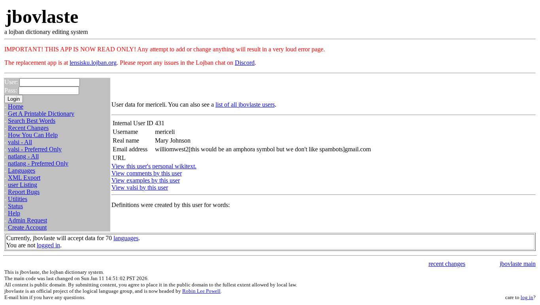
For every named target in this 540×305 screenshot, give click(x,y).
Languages (21, 170)
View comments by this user (146, 173)
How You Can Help (33, 135)
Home (15, 106)
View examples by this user (145, 180)
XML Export (24, 177)
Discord (245, 62)
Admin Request (27, 220)
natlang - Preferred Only (38, 163)
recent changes (447, 263)
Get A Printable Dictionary (41, 113)
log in (527, 297)
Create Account (27, 227)
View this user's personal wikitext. (153, 166)
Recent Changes (28, 127)
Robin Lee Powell (201, 291)
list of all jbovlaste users (245, 104)
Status (15, 206)
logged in (48, 245)
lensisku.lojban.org (93, 62)
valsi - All (20, 142)
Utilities (17, 199)
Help (14, 213)
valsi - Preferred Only (35, 149)
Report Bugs (24, 191)
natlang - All (23, 156)
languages (125, 238)
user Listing (22, 184)
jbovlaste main (518, 263)
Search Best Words (31, 120)
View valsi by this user (139, 187)
